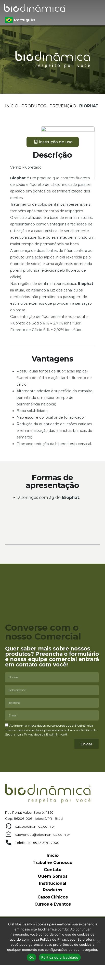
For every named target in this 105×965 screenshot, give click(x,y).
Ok (31, 957)
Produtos (33, 106)
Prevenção (62, 106)
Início (11, 106)
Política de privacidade (59, 957)
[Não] (98, 941)
